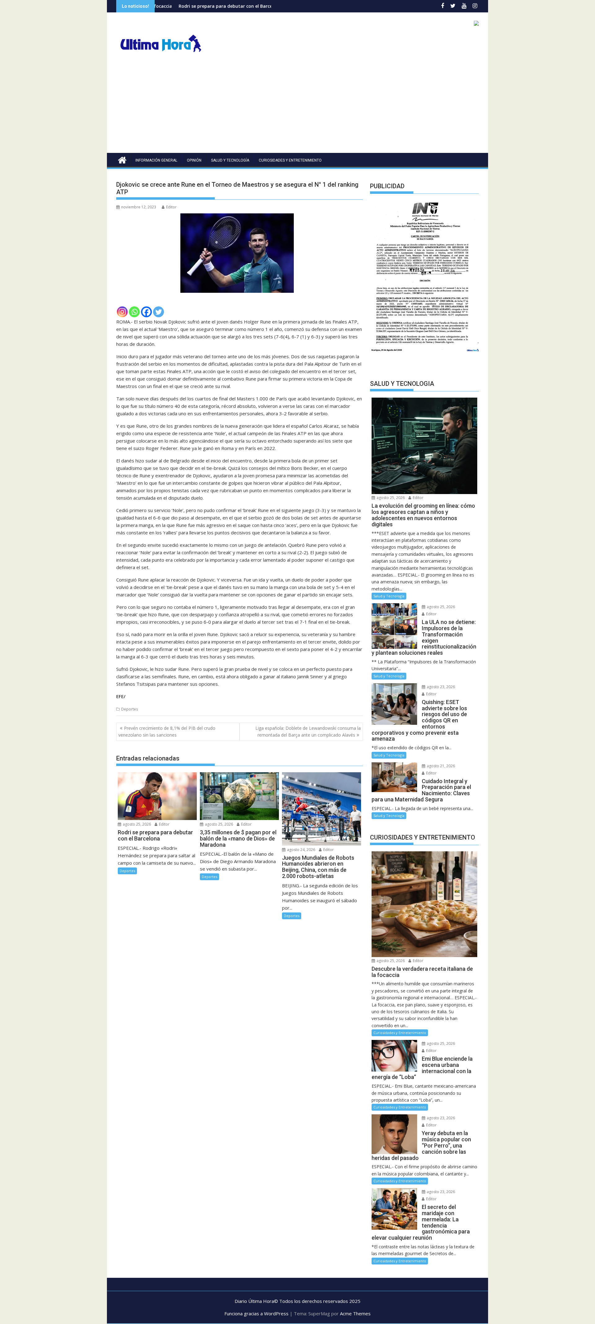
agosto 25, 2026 (136, 824)
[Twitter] (158, 311)
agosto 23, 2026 (440, 686)
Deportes (129, 709)
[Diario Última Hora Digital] (122, 159)
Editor (171, 207)
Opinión (194, 160)
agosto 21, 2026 (440, 766)
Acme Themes (355, 1313)
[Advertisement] (297, 106)
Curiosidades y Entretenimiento (290, 160)
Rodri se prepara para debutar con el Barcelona (167, 6)
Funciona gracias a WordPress (256, 1313)
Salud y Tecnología (230, 160)
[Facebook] (146, 311)
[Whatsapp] (134, 311)
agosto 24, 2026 (300, 849)
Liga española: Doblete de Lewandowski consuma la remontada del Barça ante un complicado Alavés (308, 731)
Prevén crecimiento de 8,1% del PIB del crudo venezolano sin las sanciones (166, 731)
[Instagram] (122, 311)
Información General (156, 160)
